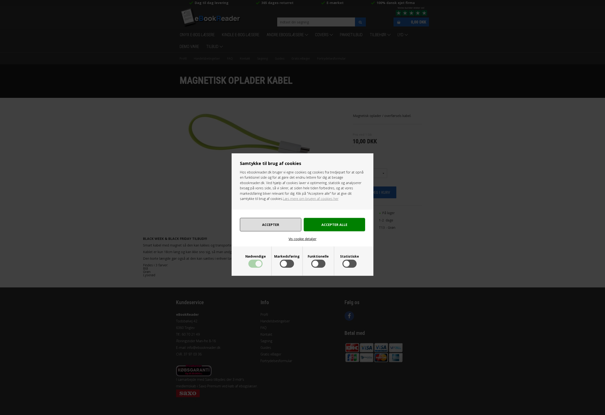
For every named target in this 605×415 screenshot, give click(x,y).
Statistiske (349, 256)
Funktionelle (318, 256)
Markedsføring (287, 256)
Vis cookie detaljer (302, 239)
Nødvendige (255, 256)
